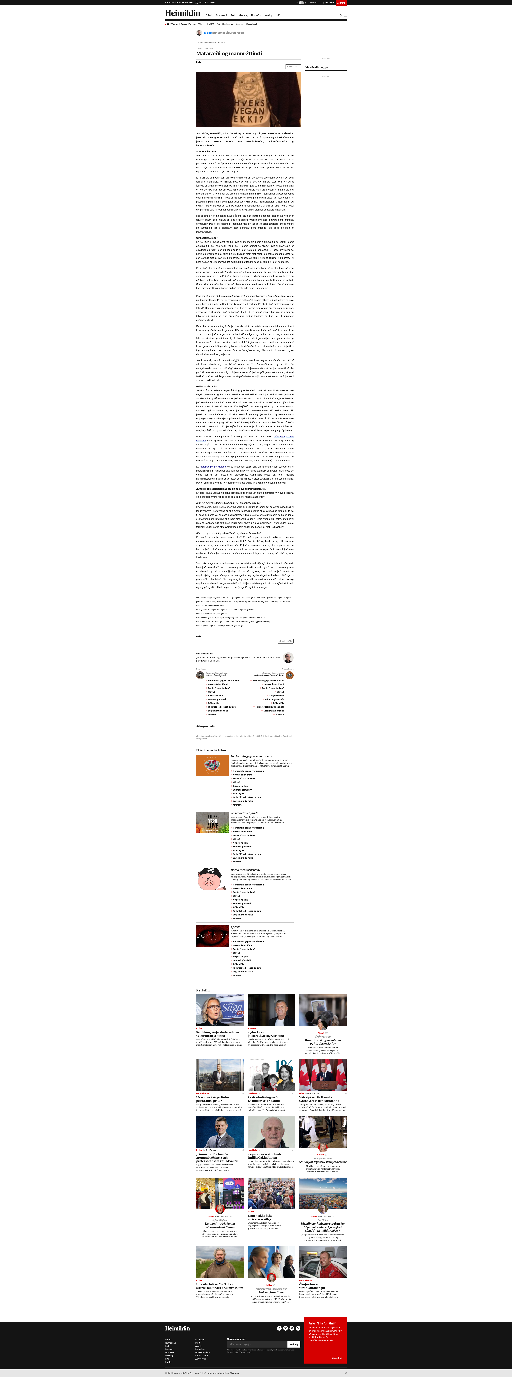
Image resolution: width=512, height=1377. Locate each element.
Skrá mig (294, 1344)
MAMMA (212, 714)
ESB (218, 24)
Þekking (268, 15)
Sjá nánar (234, 1373)
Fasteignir (200, 1339)
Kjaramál (239, 24)
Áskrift (198, 1346)
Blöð (197, 1342)
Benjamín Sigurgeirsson (228, 33)
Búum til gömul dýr (217, 699)
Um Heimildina (202, 1352)
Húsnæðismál (251, 24)
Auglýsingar (200, 1358)
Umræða (256, 15)
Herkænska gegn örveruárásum (223, 680)
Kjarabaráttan (227, 24)
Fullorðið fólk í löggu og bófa (222, 706)
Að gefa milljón (215, 695)
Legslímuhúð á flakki (218, 710)
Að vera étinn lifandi (218, 684)
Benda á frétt (201, 1355)
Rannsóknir (222, 15)
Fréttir (209, 15)
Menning (243, 15)
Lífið (277, 15)
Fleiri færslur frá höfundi (212, 750)
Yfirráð (211, 691)
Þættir (168, 1362)
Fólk (233, 15)
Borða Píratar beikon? (219, 688)
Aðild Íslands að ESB (206, 24)
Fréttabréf (200, 1349)
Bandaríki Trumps (188, 24)
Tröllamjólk (213, 703)
